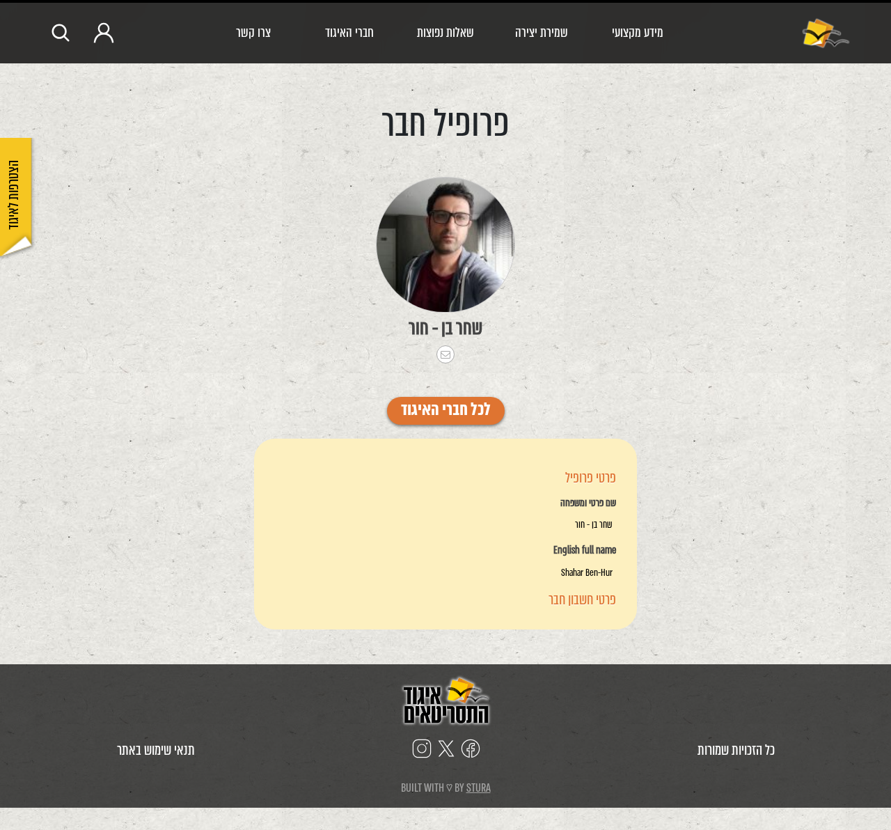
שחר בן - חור (445, 328)
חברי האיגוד (349, 32)
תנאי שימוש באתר (156, 750)
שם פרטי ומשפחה (588, 503)
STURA (478, 788)
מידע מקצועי (637, 32)
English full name (584, 551)
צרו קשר (253, 32)
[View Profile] (445, 245)
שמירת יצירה (541, 32)
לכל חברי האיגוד (446, 411)
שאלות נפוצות (445, 32)
